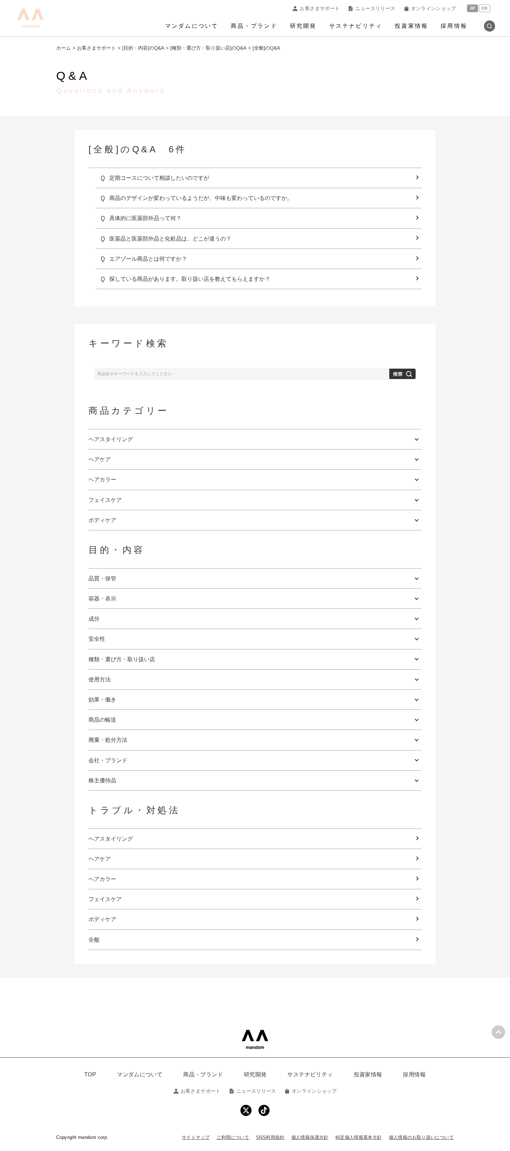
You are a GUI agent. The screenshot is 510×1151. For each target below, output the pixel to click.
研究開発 (303, 26)
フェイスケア (105, 899)
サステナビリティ (356, 26)
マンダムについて (192, 26)
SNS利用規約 (270, 1137)
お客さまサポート (320, 8)
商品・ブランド (254, 26)
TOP (90, 1074)
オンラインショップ (433, 8)
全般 (94, 940)
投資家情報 (411, 26)
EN (485, 8)
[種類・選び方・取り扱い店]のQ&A (208, 48)
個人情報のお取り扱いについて (421, 1137)
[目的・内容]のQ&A (143, 48)
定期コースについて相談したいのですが (159, 178)
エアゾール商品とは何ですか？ (148, 259)
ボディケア (102, 919)
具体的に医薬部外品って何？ (145, 218)
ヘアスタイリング (110, 839)
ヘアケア (99, 859)
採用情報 (454, 26)
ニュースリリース (375, 8)
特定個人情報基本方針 (358, 1137)
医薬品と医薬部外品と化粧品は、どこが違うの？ (170, 239)
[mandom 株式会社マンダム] (255, 1039)
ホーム (63, 48)
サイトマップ (196, 1137)
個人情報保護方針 (310, 1137)
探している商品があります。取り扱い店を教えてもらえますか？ (189, 279)
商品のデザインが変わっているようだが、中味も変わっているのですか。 (200, 198)
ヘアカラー (102, 879)
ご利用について (232, 1137)
